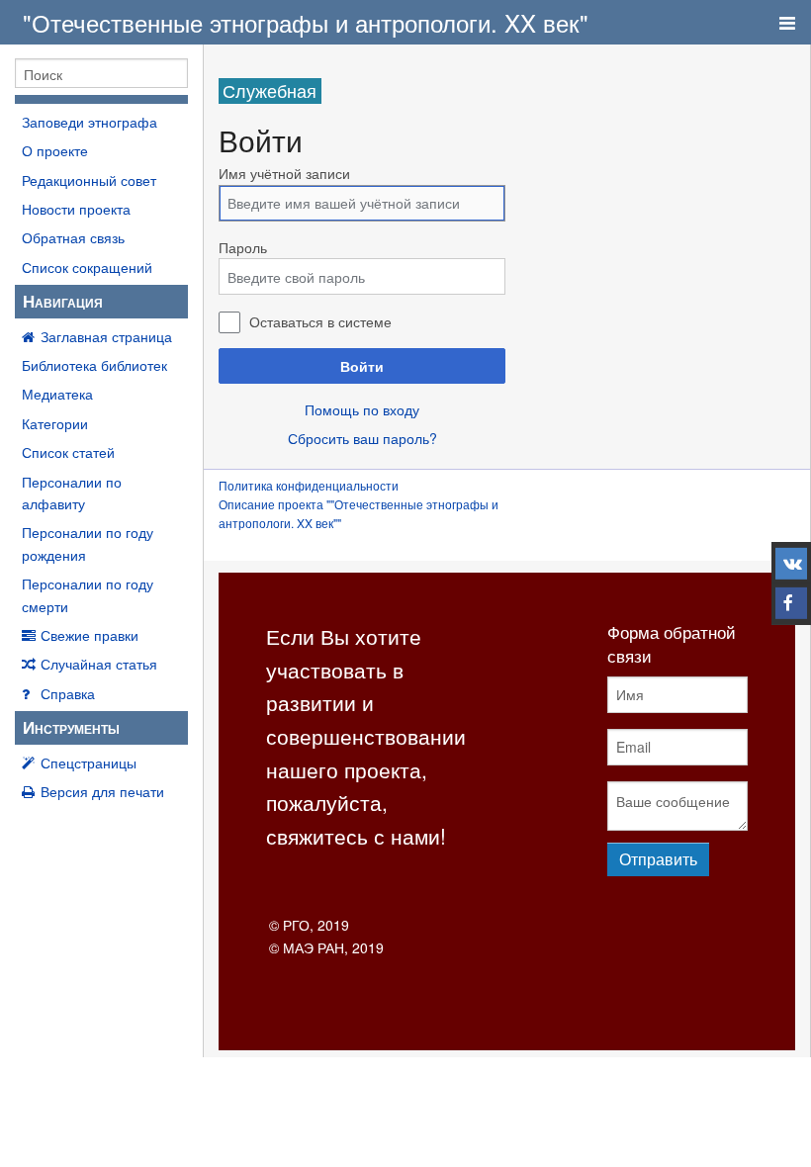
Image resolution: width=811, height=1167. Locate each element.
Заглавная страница (106, 336)
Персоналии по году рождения (87, 543)
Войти (362, 366)
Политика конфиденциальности (309, 485)
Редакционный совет (89, 180)
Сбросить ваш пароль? (362, 438)
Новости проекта (76, 209)
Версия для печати (102, 791)
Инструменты (71, 727)
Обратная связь (73, 237)
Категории (55, 423)
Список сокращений (87, 267)
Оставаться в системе (320, 321)
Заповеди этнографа (89, 122)
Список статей (68, 452)
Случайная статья (99, 663)
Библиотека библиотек (94, 365)
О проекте (55, 150)
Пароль (243, 247)
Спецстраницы (88, 762)
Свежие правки (89, 635)
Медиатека (57, 394)
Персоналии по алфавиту (72, 492)
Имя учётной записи (284, 173)
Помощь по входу (362, 409)
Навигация (63, 301)
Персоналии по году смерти (87, 594)
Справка (68, 693)
